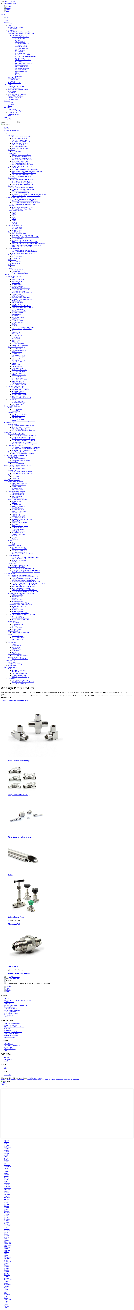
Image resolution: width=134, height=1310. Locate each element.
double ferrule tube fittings (33, 1079)
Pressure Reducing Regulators (19, 973)
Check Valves (13, 966)
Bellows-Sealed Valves (16, 917)
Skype (2, 1084)
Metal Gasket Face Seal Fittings (20, 837)
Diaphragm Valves (15, 924)
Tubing (10, 875)
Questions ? (14, 700)
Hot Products (32, 1078)
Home (6, 127)
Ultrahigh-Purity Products (11, 130)
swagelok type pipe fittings (8, 1079)
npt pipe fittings (75, 1079)
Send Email (4, 1083)
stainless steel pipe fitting (63, 1079)
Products (6, 129)
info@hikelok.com (10, 3)
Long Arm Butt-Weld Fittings (19, 795)
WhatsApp (4, 1086)
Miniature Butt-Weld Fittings (19, 760)
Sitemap (40, 1078)
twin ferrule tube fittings (48, 1079)
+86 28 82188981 (10, 1)
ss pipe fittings (21, 1079)
